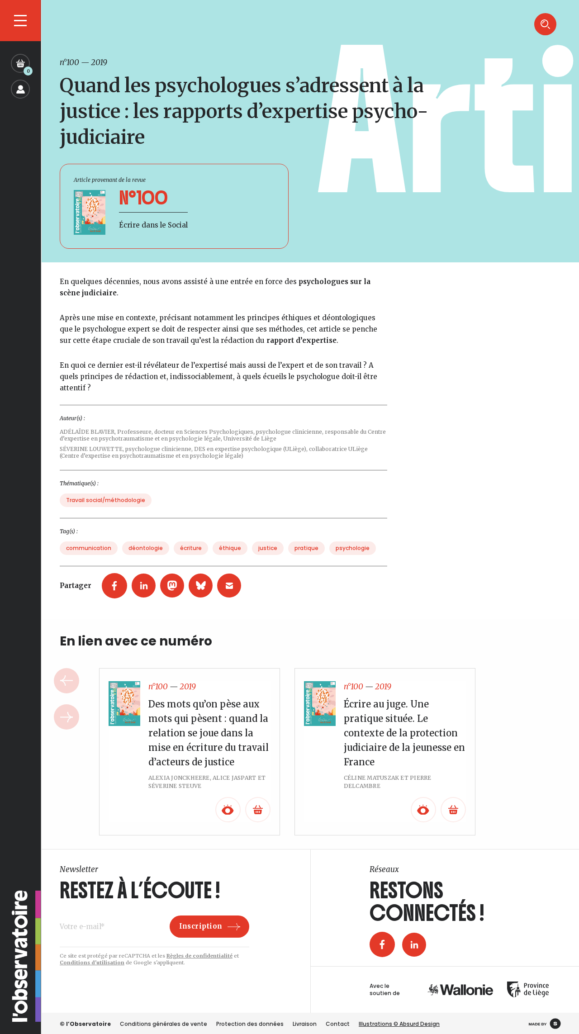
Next (66, 717)
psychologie (353, 548)
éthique (230, 548)
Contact (338, 1024)
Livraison (305, 1024)
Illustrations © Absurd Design (399, 1024)
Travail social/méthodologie (105, 500)
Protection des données (250, 1024)
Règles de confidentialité (199, 956)
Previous (66, 680)
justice (267, 548)
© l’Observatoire (85, 1024)
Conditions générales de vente (163, 1024)
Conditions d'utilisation (92, 962)
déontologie (145, 548)
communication (88, 548)
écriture (191, 548)
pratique (306, 548)
